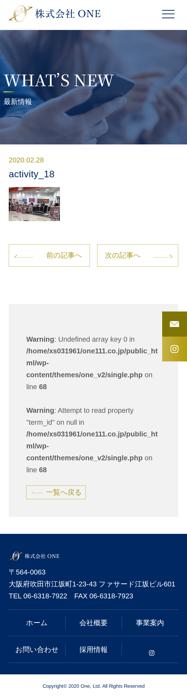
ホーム (37, 623)
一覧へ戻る (64, 492)
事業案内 (150, 623)
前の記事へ (64, 255)
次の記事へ (123, 255)
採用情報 (93, 649)
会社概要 (93, 623)
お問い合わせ (37, 649)
